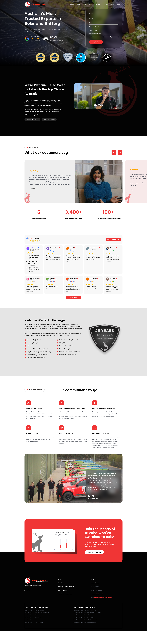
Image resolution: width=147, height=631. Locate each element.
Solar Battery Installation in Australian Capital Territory (88, 612)
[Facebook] (25, 590)
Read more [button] (69, 261)
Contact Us (94, 579)
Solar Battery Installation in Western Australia (85, 620)
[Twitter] (31, 590)
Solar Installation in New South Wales (34, 610)
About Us (60, 583)
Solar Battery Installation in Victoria (83, 615)
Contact (118, 4)
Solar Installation (62, 590)
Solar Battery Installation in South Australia (85, 622)
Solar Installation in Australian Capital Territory (37, 612)
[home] (35, 4)
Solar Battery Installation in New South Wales (85, 610)
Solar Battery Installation (65, 594)
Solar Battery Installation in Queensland (84, 617)
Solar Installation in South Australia (34, 622)
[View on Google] (47, 248)
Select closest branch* (95, 33)
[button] (79, 4)
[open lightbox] (98, 96)
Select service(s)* (94, 27)
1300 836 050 (99, 594)
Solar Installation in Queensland (33, 617)
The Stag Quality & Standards (66, 586)
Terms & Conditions (96, 590)
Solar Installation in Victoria (32, 615)
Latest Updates (109, 4)
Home (72, 4)
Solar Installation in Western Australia (34, 620)
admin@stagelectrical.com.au (103, 598)
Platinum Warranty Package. (32, 115)
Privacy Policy (95, 586)
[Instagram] (28, 590)
